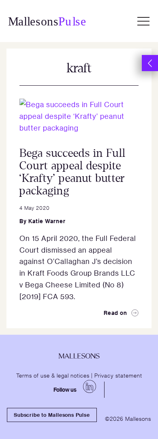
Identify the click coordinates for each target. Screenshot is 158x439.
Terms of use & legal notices (53, 375)
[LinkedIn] (89, 386)
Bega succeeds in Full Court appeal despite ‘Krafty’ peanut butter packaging (72, 171)
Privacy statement (118, 375)
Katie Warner (47, 221)
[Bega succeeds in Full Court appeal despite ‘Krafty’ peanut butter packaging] (79, 116)
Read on (115, 313)
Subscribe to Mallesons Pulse (52, 414)
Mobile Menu (143, 21)
